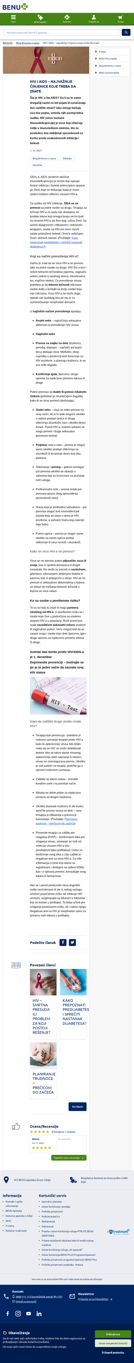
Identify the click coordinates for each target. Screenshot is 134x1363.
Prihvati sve (113, 1334)
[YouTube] (29, 1313)
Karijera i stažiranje (16, 1230)
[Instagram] (18, 1313)
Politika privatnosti (52, 1211)
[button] (93, 19)
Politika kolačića (51, 1216)
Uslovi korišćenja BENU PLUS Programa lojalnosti (68, 1254)
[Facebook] (8, 1313)
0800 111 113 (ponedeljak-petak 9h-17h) (39, 1296)
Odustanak (48, 1226)
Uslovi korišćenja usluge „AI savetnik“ (62, 1249)
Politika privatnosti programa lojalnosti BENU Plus (69, 1259)
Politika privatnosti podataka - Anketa (62, 1264)
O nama (10, 1225)
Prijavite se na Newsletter (93, 1299)
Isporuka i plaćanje (52, 1201)
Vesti (8, 1220)
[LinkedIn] (39, 1313)
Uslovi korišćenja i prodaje (56, 1206)
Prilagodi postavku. (113, 1352)
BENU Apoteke (14, 1210)
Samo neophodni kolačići (113, 1343)
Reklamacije (48, 1221)
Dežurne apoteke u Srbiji (19, 1215)
